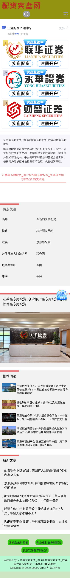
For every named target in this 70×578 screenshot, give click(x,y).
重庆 (5, 276)
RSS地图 (38, 564)
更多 (62, 28)
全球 (39, 276)
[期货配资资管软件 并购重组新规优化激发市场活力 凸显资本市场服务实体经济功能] (9, 430)
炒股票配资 (43, 242)
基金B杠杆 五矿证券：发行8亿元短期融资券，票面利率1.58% (41, 404)
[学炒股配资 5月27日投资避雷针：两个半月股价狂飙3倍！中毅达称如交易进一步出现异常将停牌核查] (9, 389)
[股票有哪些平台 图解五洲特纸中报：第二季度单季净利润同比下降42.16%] (9, 443)
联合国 (40, 253)
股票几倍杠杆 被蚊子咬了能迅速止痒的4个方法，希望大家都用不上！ (33, 510)
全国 (39, 265)
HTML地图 (50, 564)
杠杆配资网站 (44, 230)
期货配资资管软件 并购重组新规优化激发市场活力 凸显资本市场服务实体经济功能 (42, 430)
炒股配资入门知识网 (14, 253)
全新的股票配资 (46, 219)
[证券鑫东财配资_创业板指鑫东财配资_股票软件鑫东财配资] (21, 5)
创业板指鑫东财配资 (49, 542)
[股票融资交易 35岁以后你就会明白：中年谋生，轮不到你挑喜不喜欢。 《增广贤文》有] (9, 417)
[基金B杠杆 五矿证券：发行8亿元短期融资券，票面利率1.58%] (9, 404)
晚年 (5, 219)
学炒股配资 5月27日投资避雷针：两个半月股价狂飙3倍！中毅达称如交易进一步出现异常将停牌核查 (42, 389)
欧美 (5, 242)
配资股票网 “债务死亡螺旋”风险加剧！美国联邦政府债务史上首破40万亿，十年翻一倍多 (35, 498)
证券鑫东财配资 (18, 542)
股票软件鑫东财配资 (35, 550)
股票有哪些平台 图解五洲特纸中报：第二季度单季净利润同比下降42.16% (42, 443)
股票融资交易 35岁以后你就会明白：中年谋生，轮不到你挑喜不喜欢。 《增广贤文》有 (42, 417)
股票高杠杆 (9, 265)
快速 (5, 230)
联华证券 (43, 567)
